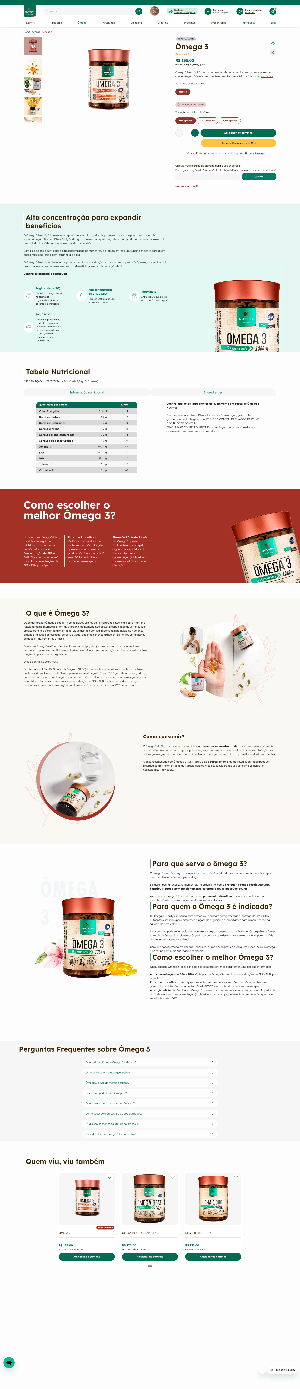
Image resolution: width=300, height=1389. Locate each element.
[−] (179, 133)
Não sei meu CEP (185, 186)
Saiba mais (250, 12)
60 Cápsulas (185, 120)
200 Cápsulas (230, 120)
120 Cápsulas (207, 120)
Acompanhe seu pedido (184, 12)
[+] (195, 133)
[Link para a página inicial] (27, 32)
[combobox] (92, 11)
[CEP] (225, 172)
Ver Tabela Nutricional (192, 104)
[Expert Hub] (154, 11)
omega (36, 31)
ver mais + (267, 76)
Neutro (183, 91)
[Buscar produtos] (138, 11)
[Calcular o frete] (259, 176)
